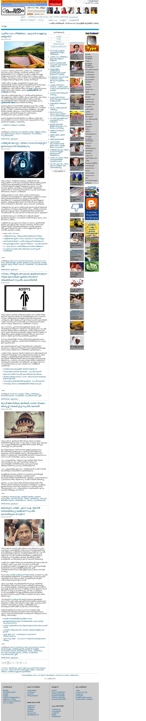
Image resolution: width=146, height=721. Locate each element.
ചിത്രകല (30, 707)
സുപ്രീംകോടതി (7, 135)
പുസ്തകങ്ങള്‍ (56, 711)
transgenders (14, 394)
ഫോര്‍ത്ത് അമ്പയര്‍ (58, 699)
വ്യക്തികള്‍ (56, 716)
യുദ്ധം (87, 170)
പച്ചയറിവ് (55, 713)
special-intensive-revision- (37, 647)
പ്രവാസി (42, 498)
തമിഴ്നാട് (37, 132)
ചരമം (87, 160)
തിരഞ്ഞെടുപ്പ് (22, 651)
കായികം (88, 153)
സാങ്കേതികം (26, 133)
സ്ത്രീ (2, 266)
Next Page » (5, 670)
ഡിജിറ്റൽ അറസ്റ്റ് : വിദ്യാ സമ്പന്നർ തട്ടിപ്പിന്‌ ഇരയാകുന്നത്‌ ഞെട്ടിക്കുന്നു (59, 152)
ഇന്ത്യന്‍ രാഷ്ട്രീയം (89, 57)
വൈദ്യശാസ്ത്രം (91, 180)
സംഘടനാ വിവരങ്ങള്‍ (46, 675)
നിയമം (15, 264)
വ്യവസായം (90, 104)
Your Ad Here (92, 186)
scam (35, 261)
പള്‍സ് (54, 690)
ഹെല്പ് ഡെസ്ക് (81, 692)
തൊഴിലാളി (89, 165)
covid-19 (88, 143)
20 (20, 663)
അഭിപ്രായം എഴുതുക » (10, 139)
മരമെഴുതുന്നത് (33, 715)
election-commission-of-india (19, 647)
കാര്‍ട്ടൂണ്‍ (79, 696)
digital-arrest (14, 261)
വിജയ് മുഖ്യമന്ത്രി (57, 139)
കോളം (53, 715)
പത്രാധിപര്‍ (73, 675)
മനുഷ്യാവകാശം (7, 133)
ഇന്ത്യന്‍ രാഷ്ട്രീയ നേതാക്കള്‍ (89, 65)
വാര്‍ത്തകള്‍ (55, 709)
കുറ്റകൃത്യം (35, 262)
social (39, 261)
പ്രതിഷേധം (35, 394)
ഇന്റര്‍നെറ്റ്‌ (27, 262)
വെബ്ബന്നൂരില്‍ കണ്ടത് (83, 697)
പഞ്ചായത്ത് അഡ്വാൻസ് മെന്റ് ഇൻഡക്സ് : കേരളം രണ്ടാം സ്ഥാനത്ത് (57, 144)
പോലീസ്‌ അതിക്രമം (89, 140)
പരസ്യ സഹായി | (62, 675)
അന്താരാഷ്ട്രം (11, 262)
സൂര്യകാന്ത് (16, 599)
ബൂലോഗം (79, 694)
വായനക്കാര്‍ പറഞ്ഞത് (84, 699)
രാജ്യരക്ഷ (89, 102)
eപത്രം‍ (96, 3)
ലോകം (5, 696)
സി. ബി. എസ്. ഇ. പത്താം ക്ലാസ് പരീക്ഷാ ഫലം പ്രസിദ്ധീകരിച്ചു (59, 165)
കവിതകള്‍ (31, 692)
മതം (86, 178)
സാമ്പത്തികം (36, 133)
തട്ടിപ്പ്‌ (10, 264)
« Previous (4, 668)
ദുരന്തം (43, 132)
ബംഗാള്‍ (4, 652)
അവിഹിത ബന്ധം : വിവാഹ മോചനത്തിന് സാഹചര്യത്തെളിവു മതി (59, 114)
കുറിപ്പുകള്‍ (31, 713)
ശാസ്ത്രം (88, 136)
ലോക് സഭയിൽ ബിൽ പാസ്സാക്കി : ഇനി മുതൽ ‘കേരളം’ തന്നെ (58, 64)
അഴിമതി (24, 497)
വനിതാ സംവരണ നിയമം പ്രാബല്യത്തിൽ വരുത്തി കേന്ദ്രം (59, 159)
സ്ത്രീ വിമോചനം (91, 158)
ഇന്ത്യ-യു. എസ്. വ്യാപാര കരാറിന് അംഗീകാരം (27, 668)
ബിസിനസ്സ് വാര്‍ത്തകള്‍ (11, 701)
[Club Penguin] (92, 196)
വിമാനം (88, 131)
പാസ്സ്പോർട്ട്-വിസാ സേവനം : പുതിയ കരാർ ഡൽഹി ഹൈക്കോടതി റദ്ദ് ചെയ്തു (59, 87)
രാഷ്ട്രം (5, 694)
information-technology (25, 261)
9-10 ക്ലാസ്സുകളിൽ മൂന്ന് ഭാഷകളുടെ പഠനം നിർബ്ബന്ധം (59, 120)
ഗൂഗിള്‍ (87, 3)
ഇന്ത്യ (25, 132)
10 (17, 663)
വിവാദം (18, 133)
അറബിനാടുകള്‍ (9, 692)
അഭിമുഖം (30, 709)
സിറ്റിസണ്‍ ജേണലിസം (11, 697)
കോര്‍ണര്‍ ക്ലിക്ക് (57, 696)
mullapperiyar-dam (16, 132)
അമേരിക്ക (89, 151)
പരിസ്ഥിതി (89, 109)
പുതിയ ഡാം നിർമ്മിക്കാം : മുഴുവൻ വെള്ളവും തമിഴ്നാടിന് (59, 58)
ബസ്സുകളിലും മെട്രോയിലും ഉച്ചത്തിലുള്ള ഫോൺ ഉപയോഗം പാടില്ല (57, 71)
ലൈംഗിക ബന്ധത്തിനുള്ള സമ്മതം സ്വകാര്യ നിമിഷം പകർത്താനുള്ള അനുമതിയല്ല (22, 670)
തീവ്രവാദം (89, 89)
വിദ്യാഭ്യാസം (20, 500)
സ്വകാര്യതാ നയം (29, 675)
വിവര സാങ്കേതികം (58, 692)
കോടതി (4, 264)
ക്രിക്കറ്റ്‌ (88, 183)
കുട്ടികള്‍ (37, 497)
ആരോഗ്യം (89, 99)
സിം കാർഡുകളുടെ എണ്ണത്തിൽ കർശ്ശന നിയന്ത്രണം (57, 52)
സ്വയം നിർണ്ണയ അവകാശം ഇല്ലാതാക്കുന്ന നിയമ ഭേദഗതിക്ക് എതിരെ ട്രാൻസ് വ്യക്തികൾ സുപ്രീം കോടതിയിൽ (24, 277)
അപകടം (88, 124)
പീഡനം (88, 121)
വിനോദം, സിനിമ (9, 699)
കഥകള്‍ (30, 694)
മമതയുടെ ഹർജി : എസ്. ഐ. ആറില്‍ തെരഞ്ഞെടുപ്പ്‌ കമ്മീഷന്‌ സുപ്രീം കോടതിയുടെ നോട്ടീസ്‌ (20, 511)
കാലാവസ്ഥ (89, 168)
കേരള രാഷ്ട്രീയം (91, 163)
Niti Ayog (16, 233)
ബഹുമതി (88, 117)
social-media (89, 173)
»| (25, 663)
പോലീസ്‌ (88, 107)
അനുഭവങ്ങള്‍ (32, 696)
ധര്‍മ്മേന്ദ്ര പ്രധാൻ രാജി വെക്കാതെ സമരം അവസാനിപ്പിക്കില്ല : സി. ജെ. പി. (59, 79)
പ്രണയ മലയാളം (58, 694)
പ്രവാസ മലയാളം (58, 697)
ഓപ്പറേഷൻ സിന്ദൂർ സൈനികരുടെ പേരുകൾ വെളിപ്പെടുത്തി (59, 99)
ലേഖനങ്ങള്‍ (31, 690)
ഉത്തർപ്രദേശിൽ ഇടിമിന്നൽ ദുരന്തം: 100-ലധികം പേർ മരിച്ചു (58, 126)
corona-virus (89, 175)
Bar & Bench (20, 490)
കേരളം (31, 132)
